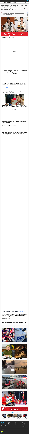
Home (8, 423)
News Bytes (9, 424)
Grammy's (20, 13)
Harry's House (4, 14)
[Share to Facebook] (27, 12)
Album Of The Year (4, 13)
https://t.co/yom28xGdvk (19, 86)
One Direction (10, 14)
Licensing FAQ (23, 424)
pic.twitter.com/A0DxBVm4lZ (21, 311)
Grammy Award (16, 13)
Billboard (13, 13)
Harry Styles (23, 13)
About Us (16, 423)
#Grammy (10, 86)
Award (10, 13)
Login (27, 0)
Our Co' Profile (16, 424)
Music (7, 14)
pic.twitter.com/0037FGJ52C (5, 87)
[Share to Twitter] (27, 13)
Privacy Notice (23, 423)
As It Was (8, 13)
